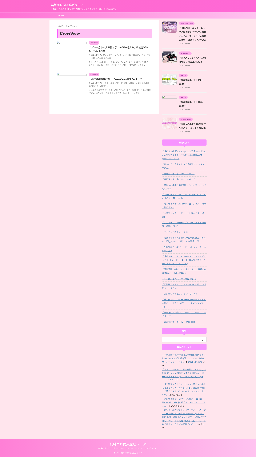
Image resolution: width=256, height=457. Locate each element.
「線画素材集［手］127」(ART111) (178, 321)
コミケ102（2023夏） (132, 55)
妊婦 (93, 58)
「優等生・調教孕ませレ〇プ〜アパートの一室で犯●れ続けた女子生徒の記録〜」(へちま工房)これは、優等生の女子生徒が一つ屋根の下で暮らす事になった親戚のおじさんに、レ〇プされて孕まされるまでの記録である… (184, 417)
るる (171, 380)
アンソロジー (108, 55)
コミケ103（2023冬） (120, 83)
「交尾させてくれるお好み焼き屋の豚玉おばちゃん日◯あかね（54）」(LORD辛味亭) (184, 239)
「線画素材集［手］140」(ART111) (178, 179)
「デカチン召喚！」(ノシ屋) (175, 232)
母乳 (98, 86)
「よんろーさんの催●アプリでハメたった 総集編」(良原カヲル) (184, 224)
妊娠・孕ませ (135, 83)
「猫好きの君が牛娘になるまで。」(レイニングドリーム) (184, 314)
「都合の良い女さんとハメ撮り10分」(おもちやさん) (183, 166)
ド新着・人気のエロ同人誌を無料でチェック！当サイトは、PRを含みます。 (128, 448)
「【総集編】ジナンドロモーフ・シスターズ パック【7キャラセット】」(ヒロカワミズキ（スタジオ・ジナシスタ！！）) (184, 260)
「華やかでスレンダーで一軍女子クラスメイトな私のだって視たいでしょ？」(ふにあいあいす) (184, 303)
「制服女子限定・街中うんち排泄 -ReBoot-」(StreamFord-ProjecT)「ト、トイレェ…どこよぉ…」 (183, 402)
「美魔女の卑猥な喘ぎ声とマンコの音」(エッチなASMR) (184, 187)
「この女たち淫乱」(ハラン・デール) (179, 293)
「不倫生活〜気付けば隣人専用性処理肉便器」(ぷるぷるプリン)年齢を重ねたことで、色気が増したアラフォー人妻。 (184, 358)
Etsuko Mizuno (195, 362)
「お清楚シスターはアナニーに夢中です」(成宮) (183, 215)
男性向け (107, 58)
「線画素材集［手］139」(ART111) (178, 173)
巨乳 (148, 83)
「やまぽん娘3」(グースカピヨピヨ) (179, 278)
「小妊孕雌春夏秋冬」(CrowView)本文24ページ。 (116, 79)
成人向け (99, 58)
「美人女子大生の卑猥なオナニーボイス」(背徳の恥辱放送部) (184, 206)
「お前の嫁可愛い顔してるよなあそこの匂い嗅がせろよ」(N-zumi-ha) (184, 196)
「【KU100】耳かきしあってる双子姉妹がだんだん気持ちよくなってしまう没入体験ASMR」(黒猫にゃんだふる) (184, 155)
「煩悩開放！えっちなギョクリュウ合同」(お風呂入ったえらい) (184, 286)
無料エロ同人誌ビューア (67, 5)
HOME (61, 15)
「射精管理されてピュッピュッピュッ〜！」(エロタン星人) (184, 249)
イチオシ (118, 55)
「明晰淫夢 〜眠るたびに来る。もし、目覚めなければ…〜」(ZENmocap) (184, 271)
